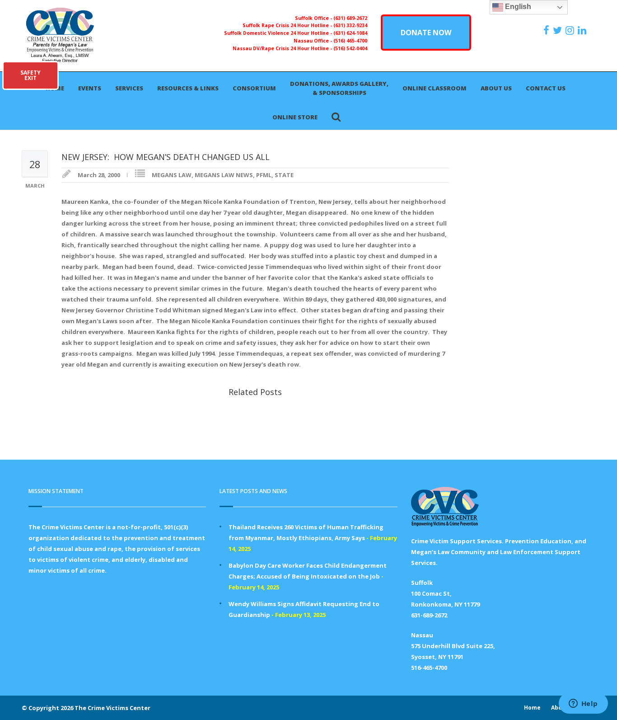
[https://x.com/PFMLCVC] (558, 30)
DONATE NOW (426, 33)
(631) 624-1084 (350, 33)
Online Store (295, 117)
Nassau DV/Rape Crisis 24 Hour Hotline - (283, 48)
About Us (496, 88)
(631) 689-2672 (350, 18)
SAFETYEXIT (30, 75)
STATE (284, 175)
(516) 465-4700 (350, 41)
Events (89, 88)
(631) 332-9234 (350, 25)
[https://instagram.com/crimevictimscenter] (571, 30)
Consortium (254, 88)
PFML (263, 175)
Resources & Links (188, 88)
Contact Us (546, 88)
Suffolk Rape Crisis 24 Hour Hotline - (288, 25)
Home (532, 707)
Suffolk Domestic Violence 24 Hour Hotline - (278, 33)
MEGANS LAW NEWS (224, 175)
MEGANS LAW (172, 175)
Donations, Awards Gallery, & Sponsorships (339, 88)
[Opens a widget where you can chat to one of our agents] (583, 704)
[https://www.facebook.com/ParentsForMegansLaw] (547, 30)
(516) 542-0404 (350, 48)
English (517, 6)
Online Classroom (434, 88)
